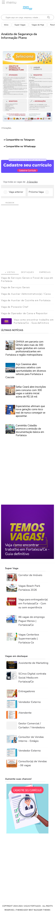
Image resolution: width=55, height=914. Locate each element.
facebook (9, 203)
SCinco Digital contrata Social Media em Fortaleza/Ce (32, 677)
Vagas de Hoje (38, 25)
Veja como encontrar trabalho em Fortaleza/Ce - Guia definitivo (34, 321)
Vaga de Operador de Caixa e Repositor (24, 313)
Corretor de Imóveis (30, 575)
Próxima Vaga (36, 192)
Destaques (27, 272)
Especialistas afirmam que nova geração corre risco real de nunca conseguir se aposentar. (30, 411)
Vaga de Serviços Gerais (15, 287)
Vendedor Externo (29, 702)
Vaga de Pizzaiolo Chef (14, 306)
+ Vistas (10, 272)
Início (6, 25)
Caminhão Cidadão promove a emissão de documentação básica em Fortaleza (30, 430)
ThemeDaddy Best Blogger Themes (33, 910)
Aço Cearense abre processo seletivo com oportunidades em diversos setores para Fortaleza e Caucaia (25, 371)
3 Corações (32, 182)
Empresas (45, 272)
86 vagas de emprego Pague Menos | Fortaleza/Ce (31, 621)
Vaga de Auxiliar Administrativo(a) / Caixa (26, 293)
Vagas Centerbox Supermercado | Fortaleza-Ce (28, 638)
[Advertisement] (27, 239)
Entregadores (26, 691)
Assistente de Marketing (33, 663)
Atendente (25, 713)
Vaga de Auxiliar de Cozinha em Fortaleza (25, 300)
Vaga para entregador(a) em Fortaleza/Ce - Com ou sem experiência (33, 603)
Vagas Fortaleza (32, 906)
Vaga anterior (16, 192)
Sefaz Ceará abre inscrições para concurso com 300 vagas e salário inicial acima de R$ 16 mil (31, 391)
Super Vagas (20, 25)
